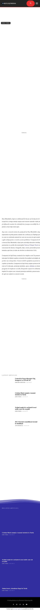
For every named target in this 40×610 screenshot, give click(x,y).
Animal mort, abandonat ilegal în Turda (14, 588)
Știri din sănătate (20, 382)
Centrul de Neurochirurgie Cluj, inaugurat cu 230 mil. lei (25, 379)
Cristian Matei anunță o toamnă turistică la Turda (25, 393)
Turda (26, 245)
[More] (28, 127)
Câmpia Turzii (34, 245)
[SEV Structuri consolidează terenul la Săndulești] (8, 427)
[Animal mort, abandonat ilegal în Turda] (20, 577)
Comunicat (12, 27)
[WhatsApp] (23, 127)
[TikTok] (20, 604)
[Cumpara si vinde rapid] (20, 479)
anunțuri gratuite (17, 609)
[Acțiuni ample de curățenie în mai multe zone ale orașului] (8, 413)
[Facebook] (10, 127)
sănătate (32, 266)
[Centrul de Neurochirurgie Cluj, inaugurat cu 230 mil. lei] (8, 384)
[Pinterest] (19, 127)
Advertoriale (19, 425)
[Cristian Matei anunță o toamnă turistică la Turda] (8, 398)
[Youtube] (26, 604)
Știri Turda (6, 23)
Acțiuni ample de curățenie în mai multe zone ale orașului (25, 408)
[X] (14, 127)
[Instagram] (17, 604)
